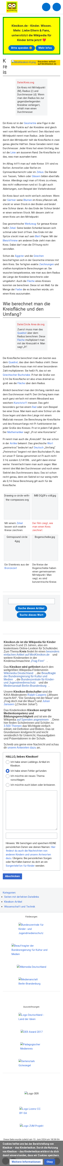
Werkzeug (30, 223)
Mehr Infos (45, 47)
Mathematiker (15, 432)
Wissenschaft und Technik (19, 906)
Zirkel (12, 228)
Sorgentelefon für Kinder (20, 865)
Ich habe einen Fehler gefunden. (28, 770)
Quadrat (22, 333)
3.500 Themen (13, 725)
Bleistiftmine (10, 240)
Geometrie (30, 123)
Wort (50, 443)
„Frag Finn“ (37, 660)
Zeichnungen (46, 264)
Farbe (19, 289)
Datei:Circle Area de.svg (30, 324)
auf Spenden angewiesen (33, 719)
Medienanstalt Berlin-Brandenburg (25, 685)
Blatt (38, 236)
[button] (26, 1162)
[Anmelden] (46, 7)
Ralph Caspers (36, 694)
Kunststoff (20, 402)
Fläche (31, 281)
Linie (13, 152)
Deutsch (39, 447)
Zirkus (40, 172)
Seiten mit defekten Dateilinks (21, 896)
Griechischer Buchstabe (16, 374)
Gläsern (36, 176)
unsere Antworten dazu (22, 747)
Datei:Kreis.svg (25, 82)
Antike (13, 443)
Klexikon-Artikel (13, 901)
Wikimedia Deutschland (18, 673)
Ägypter (19, 255)
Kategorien (9, 892)
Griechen (39, 255)
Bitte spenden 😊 (21, 47)
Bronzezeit (11, 568)
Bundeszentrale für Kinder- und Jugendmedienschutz (29, 681)
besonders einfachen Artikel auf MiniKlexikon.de (31, 653)
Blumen (27, 200)
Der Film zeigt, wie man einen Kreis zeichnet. (42, 526)
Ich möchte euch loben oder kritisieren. (32, 784)
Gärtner (11, 200)
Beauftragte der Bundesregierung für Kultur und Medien (30, 676)
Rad (34, 407)
